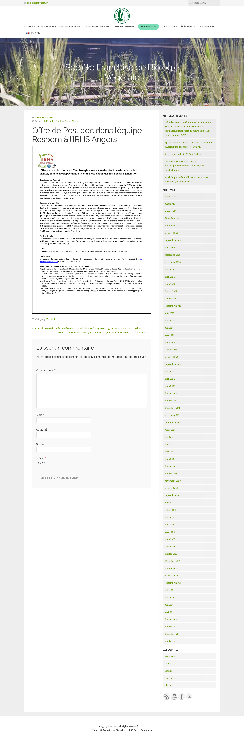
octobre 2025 (171, 232)
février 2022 (171, 393)
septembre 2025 (173, 240)
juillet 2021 (170, 429)
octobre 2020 (171, 488)
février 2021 (171, 466)
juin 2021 (169, 437)
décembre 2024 (172, 254)
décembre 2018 (172, 633)
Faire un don (148, 26)
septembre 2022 (173, 364)
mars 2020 (170, 539)
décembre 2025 (172, 218)
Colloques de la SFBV (98, 26)
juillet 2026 (170, 196)
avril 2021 (170, 451)
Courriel (42, 429)
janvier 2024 (171, 298)
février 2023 (171, 349)
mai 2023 (169, 327)
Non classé (170, 678)
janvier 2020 (171, 553)
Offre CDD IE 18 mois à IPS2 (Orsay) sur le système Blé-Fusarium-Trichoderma (102, 332)
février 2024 (171, 291)
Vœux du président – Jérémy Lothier (183, 154)
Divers (168, 663)
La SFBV (28, 26)
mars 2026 (170, 203)
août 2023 (169, 313)
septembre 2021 (173, 422)
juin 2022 (169, 371)
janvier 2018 (171, 641)
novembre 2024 (173, 262)
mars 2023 (170, 342)
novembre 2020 (173, 480)
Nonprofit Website (102, 730)
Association (170, 656)
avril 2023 (170, 334)
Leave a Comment (44, 117)
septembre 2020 (173, 495)
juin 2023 (169, 320)
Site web (41, 444)
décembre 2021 (172, 407)
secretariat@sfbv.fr (37, 2)
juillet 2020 (170, 509)
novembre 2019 (173, 568)
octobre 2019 (171, 575)
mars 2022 (170, 385)
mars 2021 (170, 458)
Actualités (170, 26)
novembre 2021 (173, 415)
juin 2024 (169, 269)
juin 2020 (169, 517)
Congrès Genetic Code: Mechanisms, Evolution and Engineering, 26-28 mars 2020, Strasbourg (89, 328)
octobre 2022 (171, 356)
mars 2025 (170, 247)
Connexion (146, 730)
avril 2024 (170, 276)
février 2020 (171, 546)
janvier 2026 (171, 210)
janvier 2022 (171, 400)
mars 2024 (170, 284)
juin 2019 (169, 597)
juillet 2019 (170, 590)
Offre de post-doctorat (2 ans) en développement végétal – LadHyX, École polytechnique (185, 165)
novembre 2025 (173, 225)
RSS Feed (134, 730)
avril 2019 (170, 612)
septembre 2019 (173, 582)
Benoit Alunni (72, 121)
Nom (40, 415)
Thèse (168, 685)
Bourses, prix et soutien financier (59, 26)
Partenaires (207, 26)
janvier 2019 (171, 626)
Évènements (188, 26)
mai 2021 (169, 444)
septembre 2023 (173, 305)
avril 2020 (170, 531)
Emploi (50, 319)
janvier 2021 (171, 473)
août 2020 (169, 502)
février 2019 (171, 619)
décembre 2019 (172, 561)
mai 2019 (169, 604)
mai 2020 (169, 524)
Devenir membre (124, 26)
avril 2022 (170, 378)
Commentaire (46, 370)
